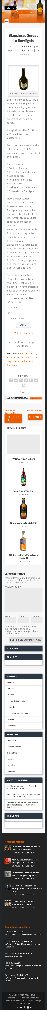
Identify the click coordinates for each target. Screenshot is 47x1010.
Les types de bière (18, 701)
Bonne (14, 307)
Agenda (10, 682)
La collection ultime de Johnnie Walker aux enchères (26, 848)
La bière (10, 695)
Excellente (16, 302)
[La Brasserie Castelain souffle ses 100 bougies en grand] (8, 874)
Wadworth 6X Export (23, 458)
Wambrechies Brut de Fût (23, 523)
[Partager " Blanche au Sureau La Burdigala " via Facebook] (11, 380)
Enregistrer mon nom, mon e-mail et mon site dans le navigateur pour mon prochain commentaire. (22, 630)
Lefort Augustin (14, 956)
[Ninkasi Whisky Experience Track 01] (23, 541)
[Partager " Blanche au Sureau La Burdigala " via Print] (23, 385)
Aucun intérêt (18, 318)
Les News (11, 771)
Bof (12, 312)
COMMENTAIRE (13, 587)
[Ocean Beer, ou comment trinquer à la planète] (8, 903)
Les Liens (11, 719)
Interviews (11, 765)
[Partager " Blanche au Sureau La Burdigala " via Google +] (21, 380)
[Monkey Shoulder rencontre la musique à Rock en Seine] (8, 861)
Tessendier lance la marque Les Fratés (24, 934)
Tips (28, 1003)
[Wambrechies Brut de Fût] (23, 509)
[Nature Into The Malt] (23, 476)
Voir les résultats (23, 333)
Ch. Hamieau (26, 46)
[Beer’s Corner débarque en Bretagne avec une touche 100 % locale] (8, 887)
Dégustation (26, 50)
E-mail (22, 616)
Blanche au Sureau (17, 357)
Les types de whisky (19, 713)
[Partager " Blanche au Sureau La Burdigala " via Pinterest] (26, 380)
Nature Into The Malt (23, 491)
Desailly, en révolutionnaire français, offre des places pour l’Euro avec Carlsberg (23, 804)
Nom (8, 616)
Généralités (12, 753)
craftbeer (33, 357)
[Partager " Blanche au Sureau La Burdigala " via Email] (36, 380)
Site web (35, 616)
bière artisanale (27, 353)
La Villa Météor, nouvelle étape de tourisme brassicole (22, 787)
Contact (10, 688)
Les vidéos (11, 725)
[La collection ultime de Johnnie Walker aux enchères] (8, 848)
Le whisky (11, 707)
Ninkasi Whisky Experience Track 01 (23, 556)
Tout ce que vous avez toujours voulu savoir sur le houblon (23, 795)
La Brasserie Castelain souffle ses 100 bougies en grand (25, 874)
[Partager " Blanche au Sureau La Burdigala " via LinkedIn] (31, 380)
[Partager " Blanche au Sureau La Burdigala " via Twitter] (16, 380)
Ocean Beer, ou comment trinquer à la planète (23, 903)
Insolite (10, 759)
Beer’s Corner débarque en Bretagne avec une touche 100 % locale (27, 888)
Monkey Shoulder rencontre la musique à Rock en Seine (25, 861)
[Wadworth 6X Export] (23, 444)
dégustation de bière (18, 361)
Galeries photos (14, 746)
